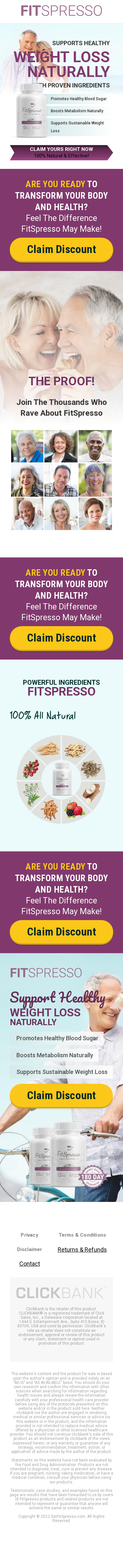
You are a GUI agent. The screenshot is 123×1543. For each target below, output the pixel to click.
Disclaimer (29, 1249)
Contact (29, 1263)
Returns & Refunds (82, 1249)
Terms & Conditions (82, 1235)
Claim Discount (61, 249)
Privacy (29, 1235)
